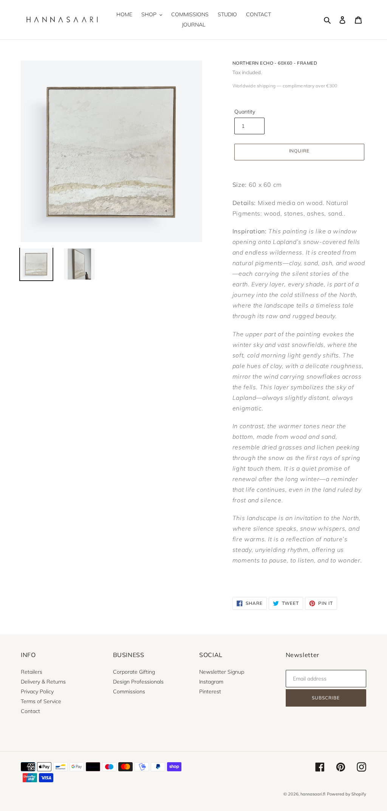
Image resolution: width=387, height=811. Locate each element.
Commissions (129, 691)
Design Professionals (138, 681)
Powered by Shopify (346, 794)
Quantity (244, 111)
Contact (30, 711)
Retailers (31, 671)
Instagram (211, 681)
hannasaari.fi (312, 794)
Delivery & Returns (43, 681)
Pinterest (210, 691)
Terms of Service (41, 701)
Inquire (299, 151)
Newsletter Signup (221, 671)
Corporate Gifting (134, 671)
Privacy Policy (37, 691)
